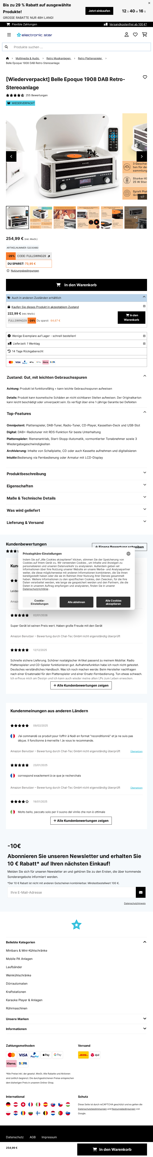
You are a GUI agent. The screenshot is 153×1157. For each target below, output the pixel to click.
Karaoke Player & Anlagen (24, 1000)
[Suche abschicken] (6, 47)
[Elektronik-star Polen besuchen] (8, 1113)
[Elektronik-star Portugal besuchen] (60, 1113)
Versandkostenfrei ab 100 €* (128, 24)
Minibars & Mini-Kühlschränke (26, 950)
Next (142, 156)
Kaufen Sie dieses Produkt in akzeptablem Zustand (45, 307)
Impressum (49, 1137)
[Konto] (127, 34)
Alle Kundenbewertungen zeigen (82, 685)
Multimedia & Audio (28, 58)
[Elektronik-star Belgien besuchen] (45, 1113)
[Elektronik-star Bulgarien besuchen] (30, 1113)
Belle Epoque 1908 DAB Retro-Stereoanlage (33, 63)
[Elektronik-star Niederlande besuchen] (53, 1113)
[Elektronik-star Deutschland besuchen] (8, 1104)
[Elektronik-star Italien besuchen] (38, 1104)
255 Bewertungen (37, 95)
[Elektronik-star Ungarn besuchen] (68, 1104)
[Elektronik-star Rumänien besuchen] (23, 1113)
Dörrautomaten (16, 983)
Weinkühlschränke (18, 975)
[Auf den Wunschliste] (145, 77)
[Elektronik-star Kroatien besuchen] (15, 1113)
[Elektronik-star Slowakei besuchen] (53, 1104)
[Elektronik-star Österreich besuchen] (15, 1104)
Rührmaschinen (16, 1008)
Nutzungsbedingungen (123, 1108)
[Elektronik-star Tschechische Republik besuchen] (60, 1104)
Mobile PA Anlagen (19, 959)
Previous (11, 156)
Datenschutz (15, 1137)
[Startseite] (11, 58)
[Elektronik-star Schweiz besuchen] (23, 1104)
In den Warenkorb (80, 285)
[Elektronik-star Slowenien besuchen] (68, 1113)
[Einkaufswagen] (144, 34)
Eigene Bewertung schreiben (121, 547)
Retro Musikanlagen (58, 58)
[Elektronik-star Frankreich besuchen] (30, 1104)
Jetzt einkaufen (99, 11)
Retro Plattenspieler (90, 58)
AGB (33, 1137)
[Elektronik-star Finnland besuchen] (38, 1113)
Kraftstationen (16, 992)
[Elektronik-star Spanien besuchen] (45, 1104)
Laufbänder (14, 967)
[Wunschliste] (135, 34)
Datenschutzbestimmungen (92, 1108)
